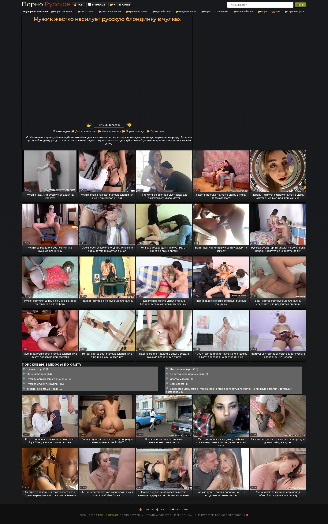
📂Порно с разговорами (214, 11)
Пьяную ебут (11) (37, 369)
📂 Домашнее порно (84, 131)
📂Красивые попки (136, 11)
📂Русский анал (161, 11)
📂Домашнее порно (110, 11)
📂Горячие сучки (294, 11)
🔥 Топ (78, 4)
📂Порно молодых (61, 11)
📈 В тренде (96, 4)
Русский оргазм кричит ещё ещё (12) (50, 378)
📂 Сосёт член (156, 131)
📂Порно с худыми (269, 11)
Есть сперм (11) (179, 383)
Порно (46, 4)
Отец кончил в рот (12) (184, 369)
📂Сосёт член (85, 11)
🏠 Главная (146, 509)
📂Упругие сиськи (186, 11)
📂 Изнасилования (109, 131)
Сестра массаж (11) (182, 378)
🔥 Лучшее (163, 509)
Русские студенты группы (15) (45, 383)
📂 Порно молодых (134, 131)
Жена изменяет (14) (39, 373)
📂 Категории (120, 4)
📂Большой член (243, 11)
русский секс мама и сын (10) (45, 388)
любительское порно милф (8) (189, 373)
